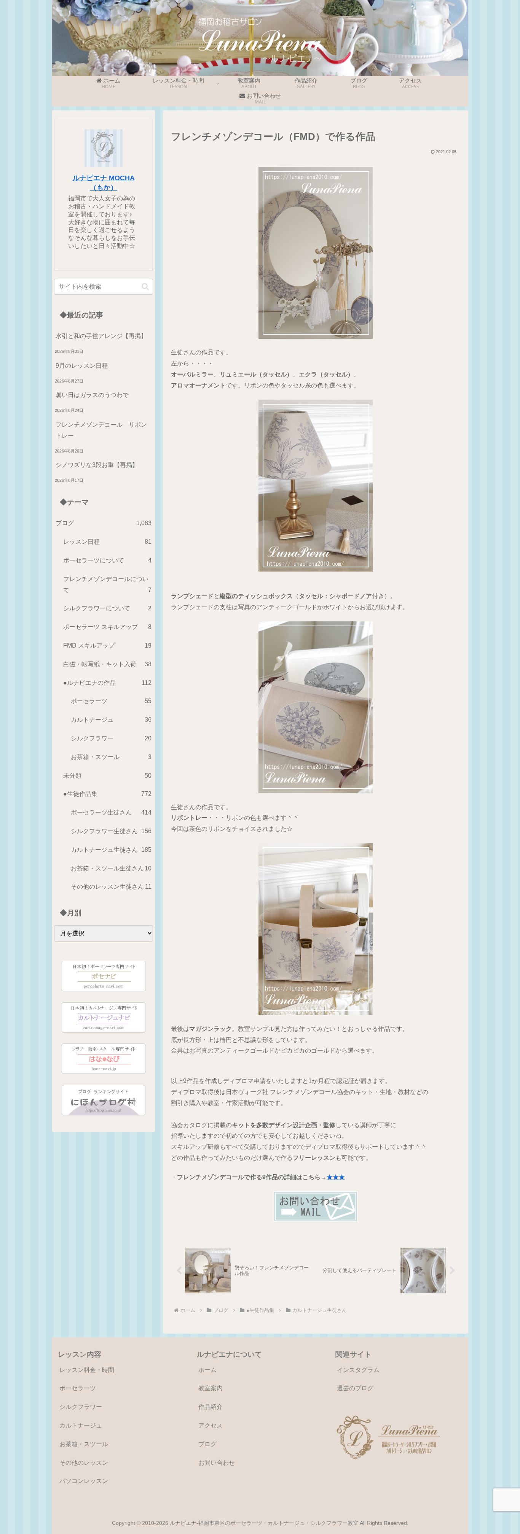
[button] (145, 286)
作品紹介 (210, 1407)
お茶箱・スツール (83, 1444)
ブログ (207, 1444)
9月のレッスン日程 (82, 365)
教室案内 (210, 1388)
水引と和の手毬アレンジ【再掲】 (101, 336)
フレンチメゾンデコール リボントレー (101, 430)
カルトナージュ (80, 1425)
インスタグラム (358, 1370)
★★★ (336, 1177)
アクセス (210, 1425)
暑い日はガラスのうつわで (92, 395)
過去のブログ (355, 1388)
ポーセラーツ (77, 1388)
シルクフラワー (80, 1407)
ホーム (207, 1370)
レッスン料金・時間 (86, 1370)
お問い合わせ (216, 1462)
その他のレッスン (83, 1462)
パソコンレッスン (83, 1481)
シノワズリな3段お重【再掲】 (97, 465)
